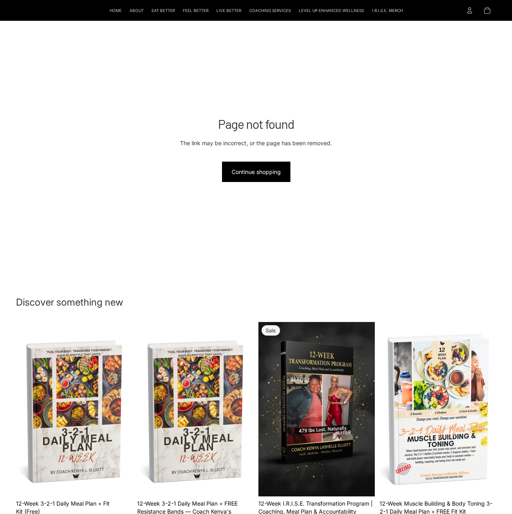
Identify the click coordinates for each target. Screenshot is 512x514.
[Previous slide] (28, 409)
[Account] (469, 10)
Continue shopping (256, 171)
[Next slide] (120, 409)
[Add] (120, 484)
